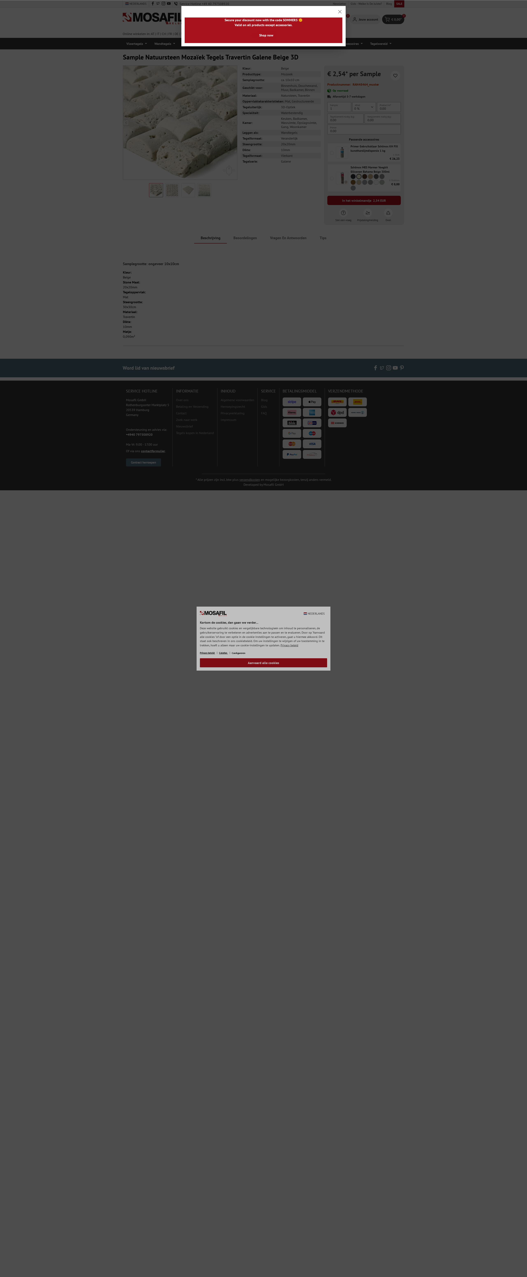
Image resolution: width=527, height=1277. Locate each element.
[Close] (339, 11)
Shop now (266, 35)
